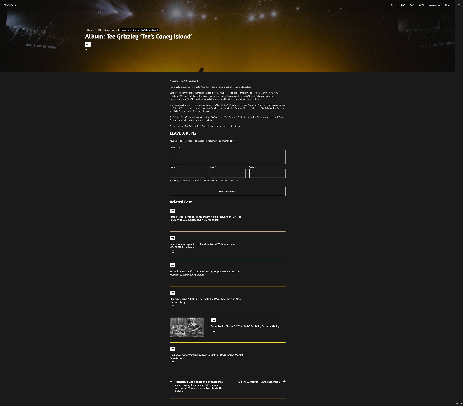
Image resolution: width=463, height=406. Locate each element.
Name (173, 167)
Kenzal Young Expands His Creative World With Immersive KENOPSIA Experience (202, 245)
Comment (175, 147)
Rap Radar (235, 126)
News (393, 5)
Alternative (434, 5)
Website (252, 167)
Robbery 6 (182, 92)
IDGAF (190, 99)
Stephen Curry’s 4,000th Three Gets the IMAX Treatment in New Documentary (205, 300)
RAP (412, 5)
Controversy (200, 120)
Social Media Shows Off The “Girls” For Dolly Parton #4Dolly (245, 326)
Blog (447, 5)
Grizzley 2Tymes (256, 96)
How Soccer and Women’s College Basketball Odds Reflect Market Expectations (206, 356)
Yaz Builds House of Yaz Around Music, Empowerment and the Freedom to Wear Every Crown (204, 273)
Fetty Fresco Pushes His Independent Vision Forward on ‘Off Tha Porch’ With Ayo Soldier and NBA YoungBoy (205, 218)
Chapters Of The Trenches (225, 117)
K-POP (422, 5)
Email (213, 167)
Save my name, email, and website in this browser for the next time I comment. (205, 180)
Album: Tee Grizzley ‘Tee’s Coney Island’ (196, 126)
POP (403, 5)
